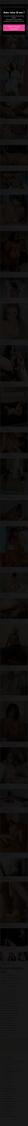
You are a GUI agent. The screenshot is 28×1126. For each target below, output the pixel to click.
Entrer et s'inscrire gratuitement (14, 28)
